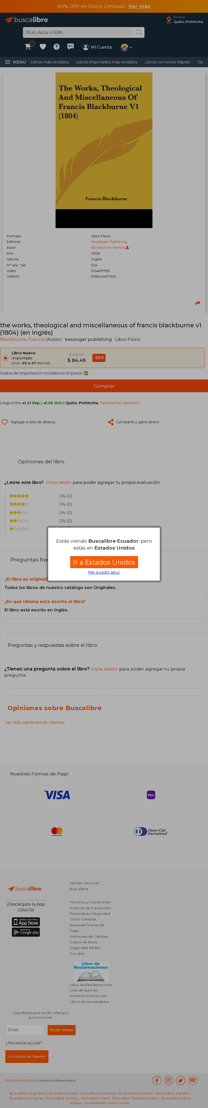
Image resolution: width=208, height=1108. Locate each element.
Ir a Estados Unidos (104, 562)
